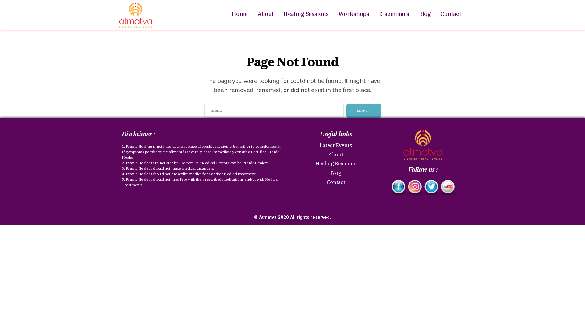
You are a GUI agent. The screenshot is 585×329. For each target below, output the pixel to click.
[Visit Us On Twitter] (431, 187)
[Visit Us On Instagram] (414, 187)
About (265, 13)
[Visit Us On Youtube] (447, 187)
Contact (451, 13)
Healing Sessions (306, 13)
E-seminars (394, 13)
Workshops (353, 13)
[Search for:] (273, 112)
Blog (425, 13)
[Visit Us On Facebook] (398, 187)
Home (239, 13)
